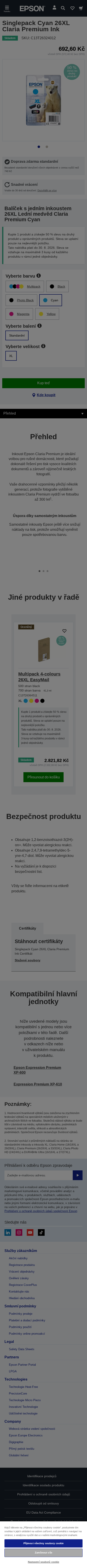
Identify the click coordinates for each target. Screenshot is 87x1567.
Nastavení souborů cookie (43, 1562)
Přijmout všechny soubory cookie (43, 1543)
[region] (43, 1544)
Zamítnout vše (43, 1552)
